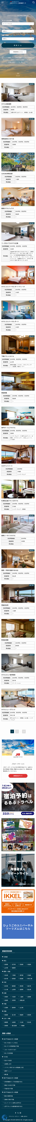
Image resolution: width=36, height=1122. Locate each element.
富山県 (29, 989)
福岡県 (6, 1022)
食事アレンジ (8, 1071)
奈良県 (14, 1000)
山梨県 (14, 989)
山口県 (21, 1007)
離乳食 (6, 1074)
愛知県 (21, 986)
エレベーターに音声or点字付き (12, 1103)
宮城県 (21, 964)
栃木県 (6, 978)
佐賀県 (14, 1022)
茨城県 (29, 975)
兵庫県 (6, 1000)
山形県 (6, 968)
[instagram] (20, 1113)
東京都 (21, 975)
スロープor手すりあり (10, 1049)
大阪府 (14, 997)
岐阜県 (6, 986)
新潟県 (21, 978)
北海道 (6, 957)
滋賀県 (29, 997)
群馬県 (14, 978)
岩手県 (14, 964)
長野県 (21, 989)
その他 (6, 1057)
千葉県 (14, 975)
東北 (5, 961)
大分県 (21, 1022)
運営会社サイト (18, 776)
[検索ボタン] (33, 2)
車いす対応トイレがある (11, 1043)
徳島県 (6, 1015)
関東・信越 (7, 971)
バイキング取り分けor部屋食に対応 (14, 1067)
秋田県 (29, 964)
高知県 (29, 1015)
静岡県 (14, 986)
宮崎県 (6, 1025)
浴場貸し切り (8, 1064)
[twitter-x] (18, 1113)
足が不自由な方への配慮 (11, 1039)
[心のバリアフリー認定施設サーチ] (18, 2)
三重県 (21, 997)
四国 (5, 1011)
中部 (5, 982)
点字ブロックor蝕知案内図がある (13, 1106)
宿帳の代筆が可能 (9, 1099)
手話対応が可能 (8, 1088)
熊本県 (29, 1022)
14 (24, 731)
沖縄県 (22, 1025)
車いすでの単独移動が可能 (11, 1046)
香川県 (14, 1015)
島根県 (14, 1007)
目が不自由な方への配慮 (11, 1092)
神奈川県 (29, 978)
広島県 (6, 1007)
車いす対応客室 (8, 1053)
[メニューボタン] (2, 2)
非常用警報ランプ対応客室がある (13, 1081)
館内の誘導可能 (8, 1096)
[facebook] (15, 1113)
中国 (5, 1004)
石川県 (6, 989)
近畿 (5, 993)
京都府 (6, 997)
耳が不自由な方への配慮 (11, 1078)
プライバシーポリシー (14, 1116)
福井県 (29, 986)
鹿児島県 (14, 1025)
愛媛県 (21, 1015)
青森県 (6, 964)
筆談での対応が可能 (9, 1085)
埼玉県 (6, 975)
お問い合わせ (24, 1116)
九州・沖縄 (7, 1018)
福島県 (14, 968)
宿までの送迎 (8, 1060)
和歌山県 (22, 1000)
